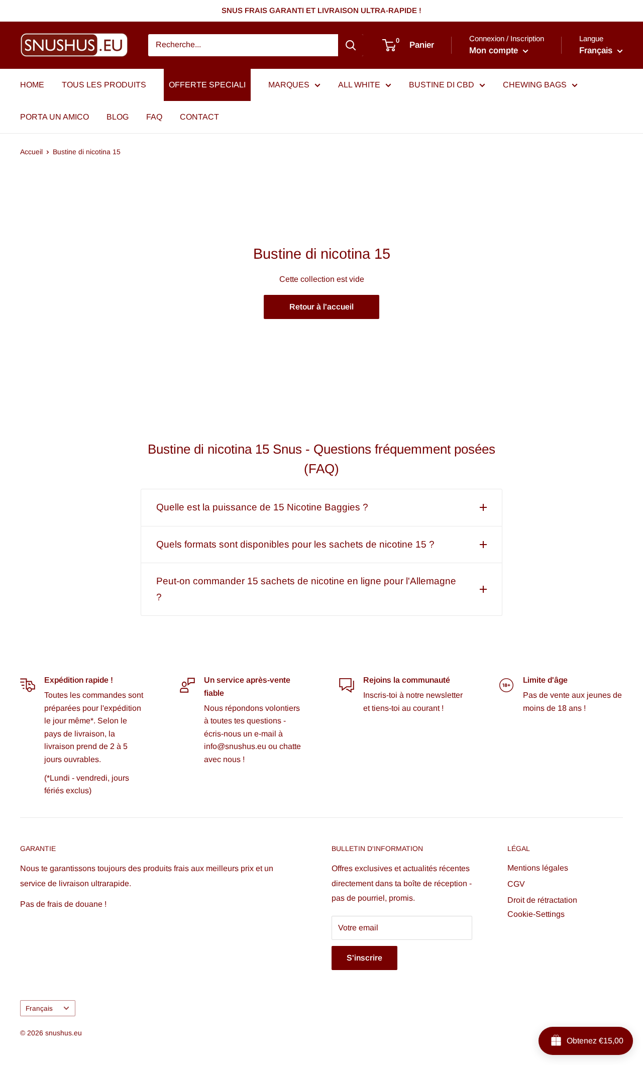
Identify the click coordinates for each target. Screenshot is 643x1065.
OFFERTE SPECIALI (207, 84)
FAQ (154, 117)
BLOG (117, 117)
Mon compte (494, 50)
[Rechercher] (350, 45)
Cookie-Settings (536, 914)
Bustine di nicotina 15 (87, 152)
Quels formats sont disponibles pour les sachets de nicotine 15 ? (295, 544)
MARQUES (288, 84)
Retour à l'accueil (321, 306)
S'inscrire (364, 957)
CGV (516, 884)
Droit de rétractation (542, 900)
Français (39, 1008)
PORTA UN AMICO (54, 117)
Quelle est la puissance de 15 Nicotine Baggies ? (262, 507)
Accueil (31, 152)
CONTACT (199, 117)
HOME (32, 84)
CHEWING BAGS (535, 84)
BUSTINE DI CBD (441, 84)
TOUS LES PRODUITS (104, 84)
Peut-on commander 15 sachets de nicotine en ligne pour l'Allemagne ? (306, 589)
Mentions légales (537, 868)
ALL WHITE (359, 84)
